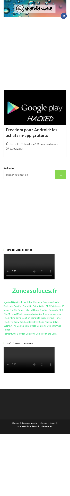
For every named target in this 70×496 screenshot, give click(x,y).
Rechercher (9, 168)
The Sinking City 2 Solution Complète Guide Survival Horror (32, 318)
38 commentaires (46, 144)
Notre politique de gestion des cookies (35, 426)
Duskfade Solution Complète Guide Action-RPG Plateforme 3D (34, 306)
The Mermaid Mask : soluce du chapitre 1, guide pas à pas (32, 314)
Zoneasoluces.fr (29, 423)
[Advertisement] (35, 52)
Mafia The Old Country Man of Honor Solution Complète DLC (33, 310)
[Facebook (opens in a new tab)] (64, 16)
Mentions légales (47, 423)
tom (12, 144)
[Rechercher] (60, 174)
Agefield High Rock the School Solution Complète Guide (31, 302)
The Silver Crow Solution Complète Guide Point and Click (31, 322)
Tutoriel (25, 144)
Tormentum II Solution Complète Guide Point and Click (30, 334)
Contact (15, 423)
